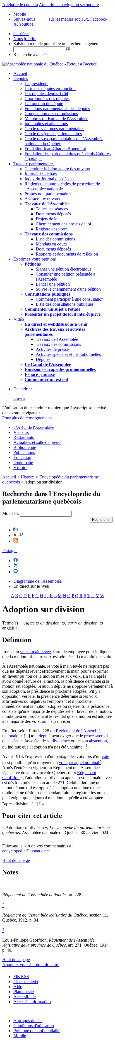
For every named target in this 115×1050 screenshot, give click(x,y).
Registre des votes (52, 229)
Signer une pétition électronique (64, 269)
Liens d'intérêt (25, 981)
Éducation (22, 457)
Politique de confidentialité (36, 1030)
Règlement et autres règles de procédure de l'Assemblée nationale (62, 186)
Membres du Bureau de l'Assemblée (56, 118)
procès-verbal (96, 735)
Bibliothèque (24, 447)
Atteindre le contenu (20, 4)
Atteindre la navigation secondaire (69, 4)
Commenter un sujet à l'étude (52, 309)
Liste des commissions (55, 239)
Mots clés (10, 513)
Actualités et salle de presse (37, 442)
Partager (9, 550)
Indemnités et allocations (46, 123)
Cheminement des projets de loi (63, 224)
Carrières (21, 33)
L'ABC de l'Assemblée (33, 427)
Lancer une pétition (53, 284)
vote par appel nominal (79, 762)
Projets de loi (47, 219)
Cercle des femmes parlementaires (54, 128)
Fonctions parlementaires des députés (57, 108)
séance (17, 740)
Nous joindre (24, 38)
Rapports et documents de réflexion (67, 254)
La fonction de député (44, 103)
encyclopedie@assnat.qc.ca (26, 851)
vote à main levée (35, 651)
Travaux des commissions (49, 234)
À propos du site (27, 1020)
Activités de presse (52, 349)
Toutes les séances (52, 208)
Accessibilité (24, 996)
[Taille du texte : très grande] (21, 535)
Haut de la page (16, 860)
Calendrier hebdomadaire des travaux (57, 168)
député (45, 735)
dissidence (61, 740)
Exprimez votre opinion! (34, 259)
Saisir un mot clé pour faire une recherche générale (57, 43)
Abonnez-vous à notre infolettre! (30, 964)
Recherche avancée (30, 54)
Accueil (20, 73)
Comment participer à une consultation (70, 299)
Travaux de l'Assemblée (47, 203)
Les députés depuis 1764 (46, 93)
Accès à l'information (32, 1001)
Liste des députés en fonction (50, 88)
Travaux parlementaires (33, 163)
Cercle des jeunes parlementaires (53, 133)
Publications (24, 452)
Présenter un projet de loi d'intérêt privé (62, 314)
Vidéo (18, 319)
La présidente (36, 83)
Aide (17, 986)
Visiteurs (21, 432)
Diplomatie (23, 462)
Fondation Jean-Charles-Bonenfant (55, 148)
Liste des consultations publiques (65, 304)
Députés (20, 78)
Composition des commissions (51, 113)
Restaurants (23, 437)
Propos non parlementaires (48, 193)
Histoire (20, 467)
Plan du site (23, 991)
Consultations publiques (47, 294)
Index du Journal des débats (49, 178)
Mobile (19, 1035)
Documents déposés (53, 214)
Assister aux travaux (42, 198)
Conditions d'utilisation (33, 1025)
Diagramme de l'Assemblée (37, 581)
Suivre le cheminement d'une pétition (68, 289)
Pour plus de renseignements (27, 417)
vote (105, 756)
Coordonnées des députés (47, 98)
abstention (98, 740)
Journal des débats (41, 173)
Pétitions (33, 264)
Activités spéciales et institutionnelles (68, 354)
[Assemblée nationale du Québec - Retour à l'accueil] (49, 64)
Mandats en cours (51, 244)
